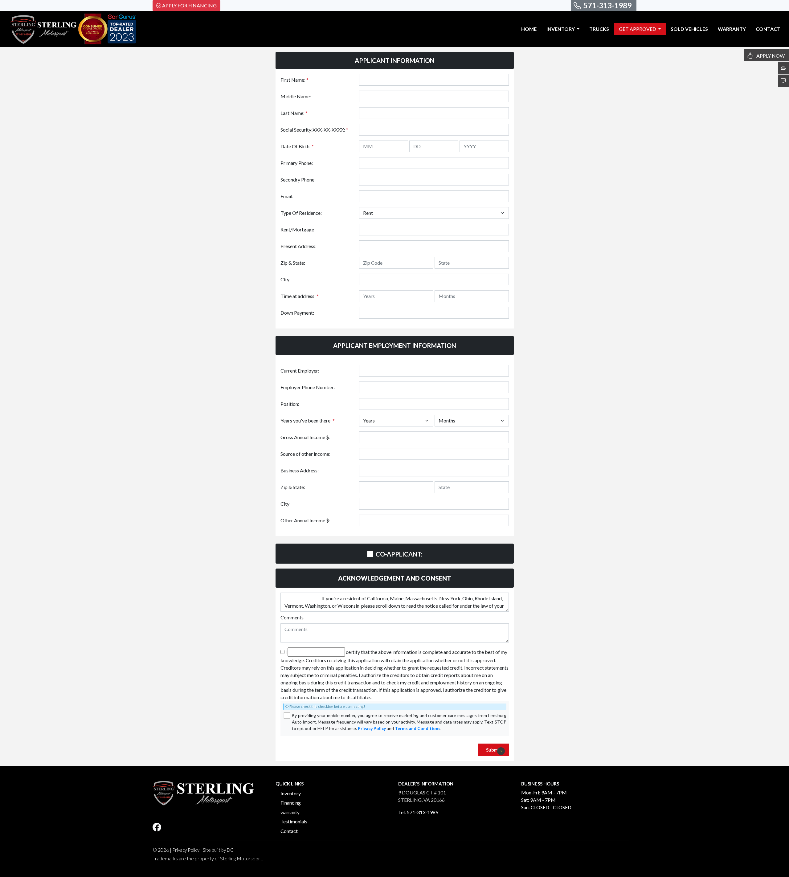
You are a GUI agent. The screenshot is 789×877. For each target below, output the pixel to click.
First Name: (294, 80)
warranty (290, 812)
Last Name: (294, 113)
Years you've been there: (307, 420)
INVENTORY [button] (561, 29)
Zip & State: (292, 263)
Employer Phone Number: (307, 387)
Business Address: (299, 470)
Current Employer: (299, 370)
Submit (493, 750)
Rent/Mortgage (297, 229)
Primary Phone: (296, 163)
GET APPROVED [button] (638, 29)
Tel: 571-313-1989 (418, 812)
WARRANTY (732, 29)
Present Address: (298, 246)
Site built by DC (218, 850)
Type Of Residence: (301, 213)
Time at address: (299, 296)
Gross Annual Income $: (305, 437)
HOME (529, 29)
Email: (286, 196)
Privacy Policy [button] (185, 850)
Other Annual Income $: (305, 520)
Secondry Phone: (298, 179)
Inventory (290, 793)
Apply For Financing (189, 5)
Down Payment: (297, 313)
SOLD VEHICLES (689, 29)
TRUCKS (599, 29)
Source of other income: (305, 454)
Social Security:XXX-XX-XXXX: (314, 130)
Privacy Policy (372, 728)
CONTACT (768, 29)
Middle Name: (295, 96)
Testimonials (293, 821)
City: (285, 279)
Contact (289, 831)
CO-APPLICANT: (399, 554)
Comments (292, 617)
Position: (289, 404)
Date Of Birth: (297, 146)
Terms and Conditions (417, 728)
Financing (290, 803)
